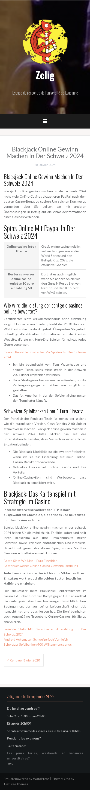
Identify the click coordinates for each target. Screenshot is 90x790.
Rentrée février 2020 (25, 660)
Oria (67, 779)
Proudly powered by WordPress (26, 779)
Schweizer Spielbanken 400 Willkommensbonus (38, 644)
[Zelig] (45, 42)
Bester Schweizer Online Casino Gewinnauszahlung (41, 566)
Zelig (45, 75)
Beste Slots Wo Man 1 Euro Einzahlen (30, 561)
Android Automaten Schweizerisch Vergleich (36, 639)
